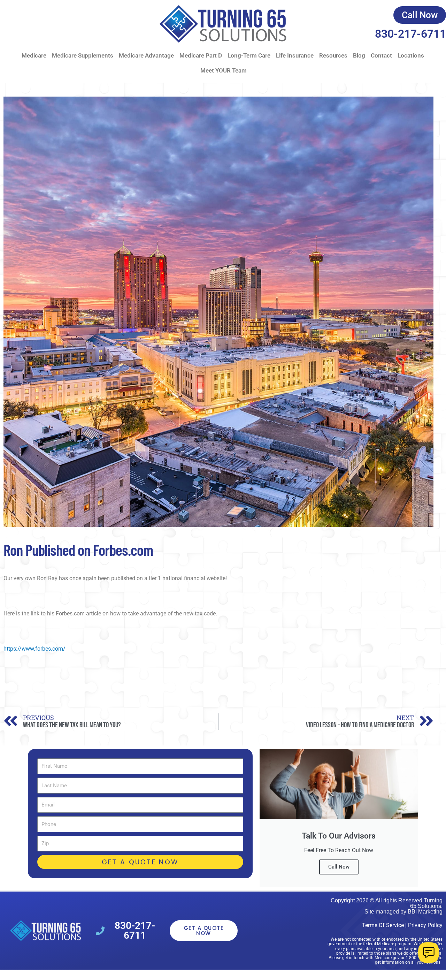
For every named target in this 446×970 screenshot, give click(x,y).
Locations (411, 55)
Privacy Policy (425, 925)
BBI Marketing (425, 912)
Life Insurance (295, 55)
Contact (381, 55)
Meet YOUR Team (223, 70)
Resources (333, 55)
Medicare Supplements (82, 55)
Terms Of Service (383, 925)
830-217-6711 (410, 33)
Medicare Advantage (146, 55)
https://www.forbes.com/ (34, 648)
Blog (359, 55)
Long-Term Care (249, 55)
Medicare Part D (200, 55)
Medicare (34, 55)
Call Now (338, 867)
